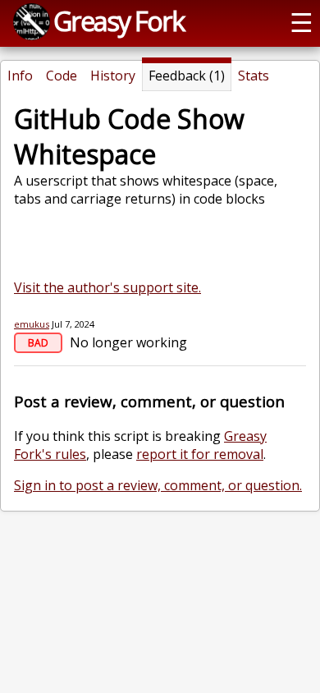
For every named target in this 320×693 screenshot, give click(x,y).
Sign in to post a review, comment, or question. (158, 485)
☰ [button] (301, 21)
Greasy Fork (118, 20)
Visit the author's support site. (107, 287)
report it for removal (199, 454)
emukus (31, 324)
